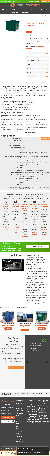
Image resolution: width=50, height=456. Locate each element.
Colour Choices (31, 64)
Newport (34, 405)
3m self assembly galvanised (25, 325)
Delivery (29, 72)
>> (49, 16)
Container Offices (35, 9)
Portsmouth (35, 410)
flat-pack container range (6, 227)
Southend (35, 421)
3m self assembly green (41, 324)
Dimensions (30, 56)
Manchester (30, 419)
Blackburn (30, 406)
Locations (31, 401)
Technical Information (33, 60)
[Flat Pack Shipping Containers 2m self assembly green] (12, 26)
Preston (34, 411)
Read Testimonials (8, 417)
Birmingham (30, 405)
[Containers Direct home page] (25, 7)
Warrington (35, 423)
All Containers (5, 9)
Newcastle (30, 421)
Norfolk (34, 406)
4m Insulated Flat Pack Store (38, 350)
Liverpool (29, 416)
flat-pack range (12, 200)
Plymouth (35, 408)
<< (44, 16)
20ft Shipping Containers (15, 11)
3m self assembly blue (8, 324)
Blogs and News (45, 9)
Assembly (29, 53)
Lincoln (29, 414)
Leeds (28, 413)
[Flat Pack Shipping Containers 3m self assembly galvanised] (25, 317)
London (29, 418)
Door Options (30, 68)
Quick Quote (45, 1)
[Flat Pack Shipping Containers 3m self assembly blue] (8, 317)
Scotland (35, 413)
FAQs (22, 441)
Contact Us (19, 438)
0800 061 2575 (35, 1)
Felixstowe (30, 410)
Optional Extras (31, 76)
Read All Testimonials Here (16, 367)
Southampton (36, 419)
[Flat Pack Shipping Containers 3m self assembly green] (41, 317)
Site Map (13, 450)
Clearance (19, 436)
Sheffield (34, 414)
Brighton (29, 408)
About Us (18, 439)
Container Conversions (25, 11)
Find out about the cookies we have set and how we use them (25, 454)
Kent (28, 411)
